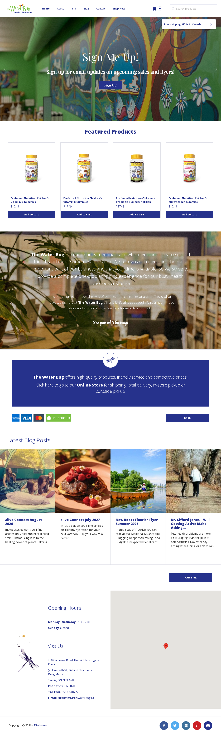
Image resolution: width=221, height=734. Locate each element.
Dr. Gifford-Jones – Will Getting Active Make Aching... (190, 524)
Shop (187, 417)
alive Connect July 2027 (80, 520)
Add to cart (31, 214)
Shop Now (119, 8)
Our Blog (190, 577)
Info (73, 8)
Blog (86, 8)
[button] (5, 69)
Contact (100, 8)
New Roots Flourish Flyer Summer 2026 (137, 522)
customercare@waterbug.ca (76, 698)
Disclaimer (40, 725)
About (60, 8)
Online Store (90, 385)
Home (46, 8)
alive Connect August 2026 (23, 522)
